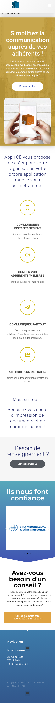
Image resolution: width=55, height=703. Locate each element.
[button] (49, 5)
